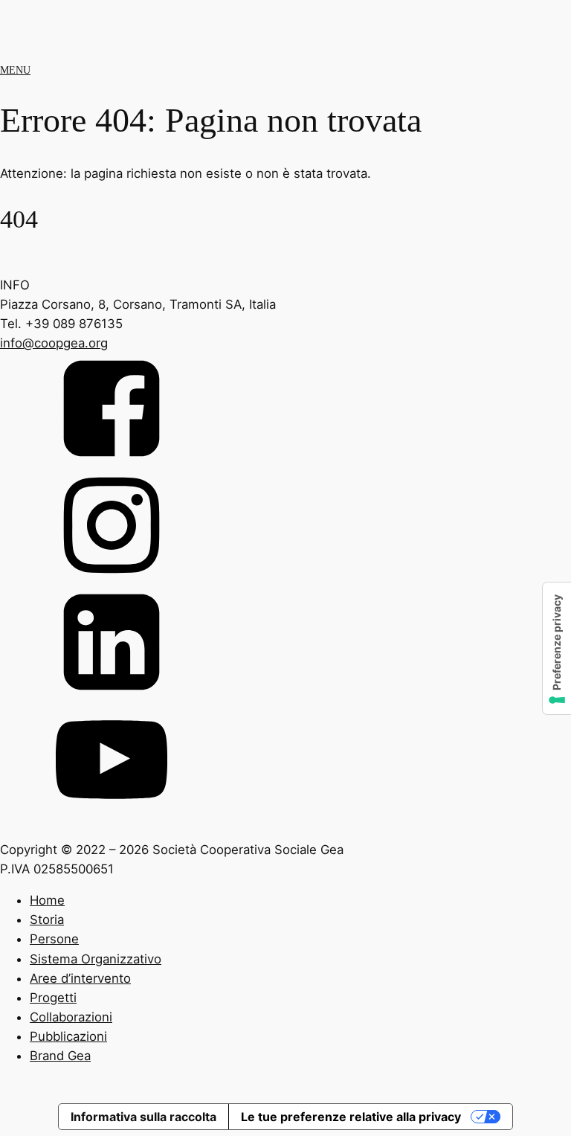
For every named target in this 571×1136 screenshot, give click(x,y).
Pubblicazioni (68, 1036)
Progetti (53, 997)
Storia (47, 919)
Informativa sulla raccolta (143, 1116)
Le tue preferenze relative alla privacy (351, 1116)
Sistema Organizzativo (95, 959)
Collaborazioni (71, 1017)
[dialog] (285, 993)
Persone (54, 938)
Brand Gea (60, 1055)
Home (47, 900)
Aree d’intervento (80, 978)
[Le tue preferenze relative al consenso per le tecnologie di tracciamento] (557, 648)
